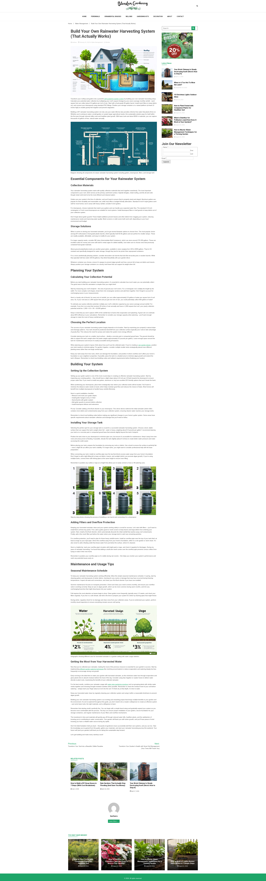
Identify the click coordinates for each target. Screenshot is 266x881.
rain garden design (144, 345)
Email (164, 158)
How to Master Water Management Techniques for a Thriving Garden (185, 132)
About (169, 16)
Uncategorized (83, 856)
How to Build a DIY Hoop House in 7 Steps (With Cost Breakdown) (84, 784)
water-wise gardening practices (118, 684)
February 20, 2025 (84, 42)
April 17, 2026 (135, 791)
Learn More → (114, 821)
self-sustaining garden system (114, 99)
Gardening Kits (143, 16)
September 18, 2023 (181, 87)
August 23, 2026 (180, 113)
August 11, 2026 (183, 866)
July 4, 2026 (75, 789)
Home (84, 16)
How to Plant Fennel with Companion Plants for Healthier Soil (183, 108)
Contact (180, 16)
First (191, 150)
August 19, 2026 (180, 125)
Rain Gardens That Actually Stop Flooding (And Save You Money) (112, 784)
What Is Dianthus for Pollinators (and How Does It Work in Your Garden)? (185, 120)
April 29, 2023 (179, 99)
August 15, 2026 (180, 137)
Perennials (95, 16)
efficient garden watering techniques (92, 669)
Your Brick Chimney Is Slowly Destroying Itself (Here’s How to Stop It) (142, 785)
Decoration (158, 16)
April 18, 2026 (105, 789)
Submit (166, 162)
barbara (74, 42)
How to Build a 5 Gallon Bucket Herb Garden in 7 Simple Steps (183, 862)
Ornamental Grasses (112, 16)
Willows (129, 16)
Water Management (97, 42)
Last (191, 154)
